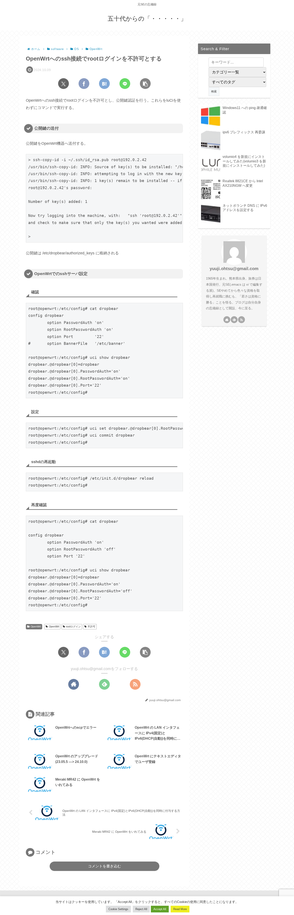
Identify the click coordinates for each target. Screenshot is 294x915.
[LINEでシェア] (124, 83)
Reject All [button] (141, 909)
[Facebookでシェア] (84, 83)
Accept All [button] (159, 909)
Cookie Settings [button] (118, 909)
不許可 (91, 626)
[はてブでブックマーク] (104, 83)
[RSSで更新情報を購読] (135, 684)
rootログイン (73, 626)
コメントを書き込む (104, 866)
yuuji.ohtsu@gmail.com (234, 268)
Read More (180, 909)
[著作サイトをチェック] (73, 684)
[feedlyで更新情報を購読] (104, 684)
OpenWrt (36, 626)
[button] (145, 83)
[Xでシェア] (63, 83)
